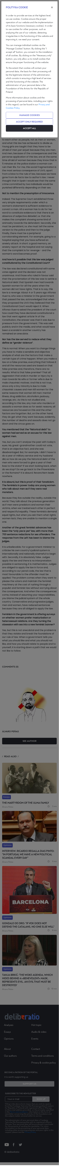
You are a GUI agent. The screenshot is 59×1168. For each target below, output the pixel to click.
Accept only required (29, 121)
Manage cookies (29, 115)
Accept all (29, 128)
